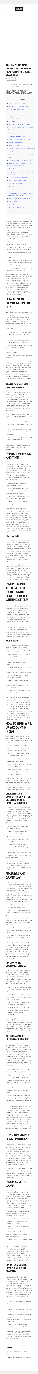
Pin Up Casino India (14, 187)
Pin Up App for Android (15, 183)
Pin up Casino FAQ (14, 201)
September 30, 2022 (11, 80)
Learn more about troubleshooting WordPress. (19, 1357)
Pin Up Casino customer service (18, 136)
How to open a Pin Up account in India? (20, 124)
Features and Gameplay (16, 133)
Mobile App (12, 121)
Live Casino (12, 113)
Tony (9, 78)
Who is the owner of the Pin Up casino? (20, 160)
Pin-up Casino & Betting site (17, 208)
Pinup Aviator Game (14, 145)
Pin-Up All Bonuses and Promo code (19, 198)
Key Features (12, 211)
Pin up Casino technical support (18, 180)
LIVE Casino (12, 152)
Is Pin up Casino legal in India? (17, 142)
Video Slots (12, 190)
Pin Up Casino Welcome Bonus (17, 169)
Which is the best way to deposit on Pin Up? (21, 177)
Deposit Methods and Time (16, 109)
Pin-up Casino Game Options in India (19, 106)
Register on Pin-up (14, 204)
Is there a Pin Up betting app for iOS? (19, 139)
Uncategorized (15, 78)
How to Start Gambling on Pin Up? (18, 103)
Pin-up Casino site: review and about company (22, 148)
